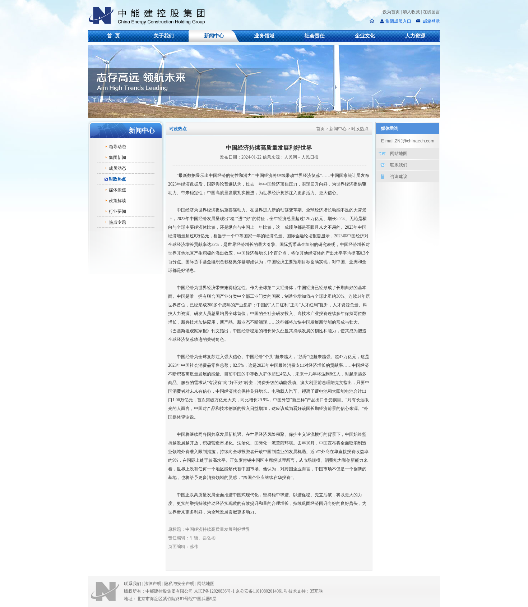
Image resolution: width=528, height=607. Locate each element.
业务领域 (264, 35)
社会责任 (315, 35)
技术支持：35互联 (305, 591)
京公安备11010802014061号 (261, 591)
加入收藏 (411, 11)
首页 (320, 128)
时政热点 (117, 179)
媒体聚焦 (117, 189)
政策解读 (117, 200)
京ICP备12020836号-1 (214, 591)
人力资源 (415, 35)
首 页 (113, 35)
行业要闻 (117, 211)
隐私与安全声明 (179, 583)
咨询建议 (398, 176)
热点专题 (117, 222)
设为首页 (391, 11)
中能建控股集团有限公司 (150, 15)
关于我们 (164, 35)
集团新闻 (117, 157)
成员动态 (117, 168)
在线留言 (431, 11)
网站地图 (398, 153)
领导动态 (117, 146)
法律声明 (153, 583)
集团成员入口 (398, 21)
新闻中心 (214, 35)
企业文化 (365, 35)
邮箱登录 (431, 21)
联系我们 (398, 165)
